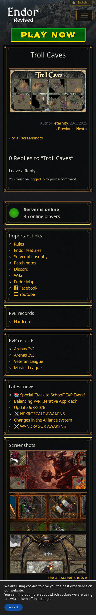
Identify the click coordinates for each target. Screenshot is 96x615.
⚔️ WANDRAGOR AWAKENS (40, 426)
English (82, 2)
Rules (19, 244)
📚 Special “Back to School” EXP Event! (49, 395)
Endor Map (24, 282)
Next (80, 128)
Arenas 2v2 (24, 349)
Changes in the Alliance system (43, 420)
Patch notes (25, 263)
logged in (37, 179)
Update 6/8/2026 (29, 407)
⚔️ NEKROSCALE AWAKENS (39, 414)
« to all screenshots (26, 138)
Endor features (27, 250)
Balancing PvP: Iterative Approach (45, 401)
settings (44, 599)
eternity (61, 123)
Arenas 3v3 (24, 355)
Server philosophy (31, 256)
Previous (65, 128)
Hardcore (22, 321)
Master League (28, 367)
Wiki (18, 275)
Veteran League (28, 361)
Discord (21, 269)
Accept (13, 607)
